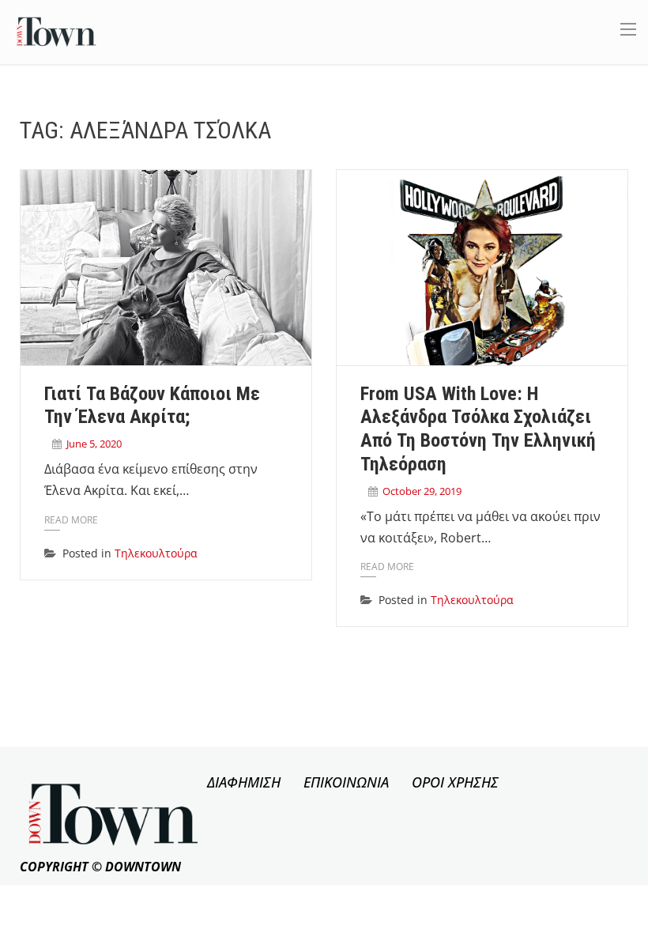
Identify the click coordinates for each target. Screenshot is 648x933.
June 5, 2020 (94, 443)
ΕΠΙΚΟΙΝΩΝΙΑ (346, 781)
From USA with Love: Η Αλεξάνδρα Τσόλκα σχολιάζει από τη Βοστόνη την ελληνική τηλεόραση (478, 429)
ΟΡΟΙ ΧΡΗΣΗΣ (455, 781)
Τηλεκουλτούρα (156, 553)
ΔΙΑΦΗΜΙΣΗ (244, 781)
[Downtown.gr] (56, 30)
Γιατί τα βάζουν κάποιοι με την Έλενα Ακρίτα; (152, 406)
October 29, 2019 (422, 491)
